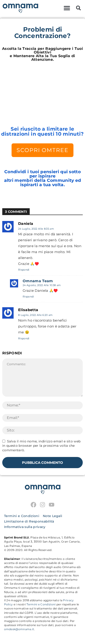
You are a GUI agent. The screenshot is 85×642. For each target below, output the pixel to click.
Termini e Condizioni (41, 604)
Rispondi (23, 269)
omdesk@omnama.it (19, 629)
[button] (67, 8)
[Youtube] (52, 505)
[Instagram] (42, 505)
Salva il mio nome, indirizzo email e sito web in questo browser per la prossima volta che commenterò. (41, 445)
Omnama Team (38, 281)
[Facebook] (33, 505)
